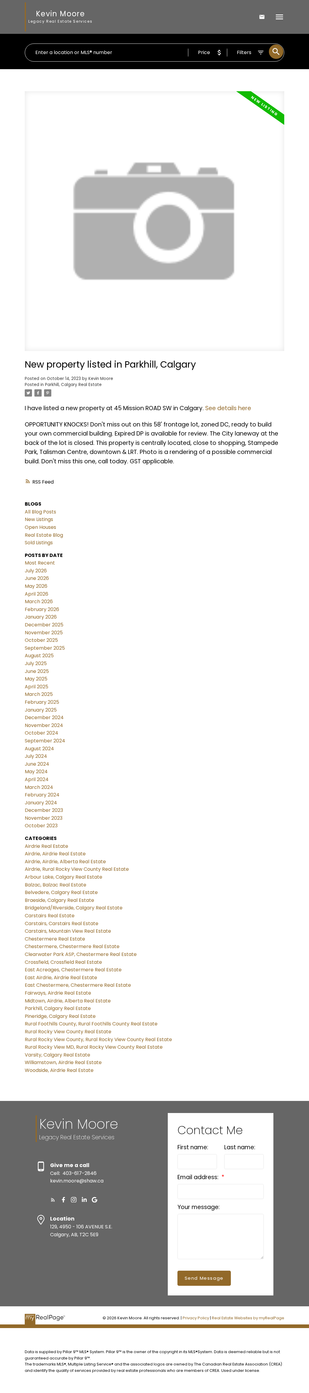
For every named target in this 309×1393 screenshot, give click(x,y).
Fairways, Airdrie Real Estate (58, 992)
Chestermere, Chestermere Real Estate (72, 946)
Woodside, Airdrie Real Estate (59, 1070)
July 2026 (36, 570)
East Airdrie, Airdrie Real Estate (61, 977)
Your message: (198, 1207)
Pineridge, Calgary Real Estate (60, 1016)
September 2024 (45, 740)
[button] (53, 1200)
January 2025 (41, 709)
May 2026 (36, 586)
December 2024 (44, 717)
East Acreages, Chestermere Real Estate (73, 969)
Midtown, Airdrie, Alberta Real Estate (68, 1000)
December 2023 (44, 810)
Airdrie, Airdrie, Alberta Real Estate (65, 861)
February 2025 (42, 702)
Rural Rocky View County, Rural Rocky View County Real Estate (98, 1039)
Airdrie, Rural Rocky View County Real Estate (77, 869)
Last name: (239, 1147)
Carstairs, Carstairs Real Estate (61, 923)
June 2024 (37, 764)
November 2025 (44, 632)
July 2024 (36, 756)
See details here (228, 408)
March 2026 (39, 601)
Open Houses (40, 527)
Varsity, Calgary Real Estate (57, 1054)
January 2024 (41, 802)
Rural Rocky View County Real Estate (68, 1031)
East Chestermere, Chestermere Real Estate (78, 985)
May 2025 (36, 678)
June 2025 (37, 671)
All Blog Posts (40, 511)
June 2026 (37, 578)
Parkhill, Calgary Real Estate (73, 385)
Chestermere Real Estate (55, 938)
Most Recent (40, 562)
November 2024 (44, 725)
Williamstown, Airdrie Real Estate (63, 1062)
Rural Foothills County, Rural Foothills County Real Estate (91, 1023)
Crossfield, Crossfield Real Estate (63, 962)
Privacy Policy (196, 1318)
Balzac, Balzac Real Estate (55, 884)
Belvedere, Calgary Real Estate (61, 892)
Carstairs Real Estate (50, 915)
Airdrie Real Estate (46, 846)
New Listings (39, 519)
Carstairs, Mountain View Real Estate (68, 931)
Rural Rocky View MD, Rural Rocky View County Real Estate (94, 1047)
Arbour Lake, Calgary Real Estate (63, 876)
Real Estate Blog (44, 535)
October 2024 (41, 732)
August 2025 (39, 655)
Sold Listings (39, 542)
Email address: (198, 1177)
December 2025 (44, 624)
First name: (192, 1147)
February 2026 (42, 609)
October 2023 (41, 825)
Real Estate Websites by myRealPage (248, 1318)
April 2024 (37, 779)
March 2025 (39, 694)
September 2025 (45, 648)
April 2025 (36, 686)
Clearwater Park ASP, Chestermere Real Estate (81, 954)
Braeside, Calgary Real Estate (59, 900)
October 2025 (41, 640)
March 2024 (39, 787)
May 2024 (36, 771)
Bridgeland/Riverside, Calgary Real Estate (74, 907)
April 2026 (36, 593)
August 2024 (39, 748)
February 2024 (42, 794)
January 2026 (41, 616)
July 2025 (36, 663)
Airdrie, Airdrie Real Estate (55, 853)
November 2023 (43, 818)
